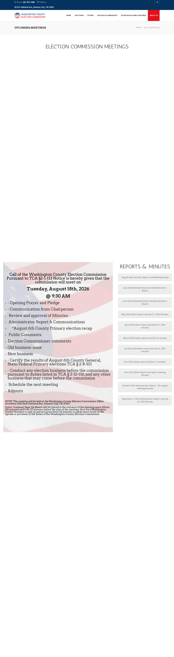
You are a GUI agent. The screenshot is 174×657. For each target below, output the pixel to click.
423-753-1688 (29, 2)
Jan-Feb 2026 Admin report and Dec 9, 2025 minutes (144, 350)
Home (68, 15)
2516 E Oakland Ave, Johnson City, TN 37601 (34, 7)
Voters (90, 15)
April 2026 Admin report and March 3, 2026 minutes (145, 326)
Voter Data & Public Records (133, 15)
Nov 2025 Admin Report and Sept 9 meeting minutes (145, 374)
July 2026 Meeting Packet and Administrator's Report (145, 289)
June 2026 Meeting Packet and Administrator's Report (145, 302)
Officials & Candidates (107, 15)
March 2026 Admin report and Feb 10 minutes (145, 338)
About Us (154, 15)
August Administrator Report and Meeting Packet (145, 277)
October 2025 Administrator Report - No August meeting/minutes (145, 387)
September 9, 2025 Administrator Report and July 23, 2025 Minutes (145, 400)
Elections (79, 15)
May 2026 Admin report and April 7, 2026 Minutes (145, 314)
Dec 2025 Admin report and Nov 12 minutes (145, 361)
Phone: (25, 2)
